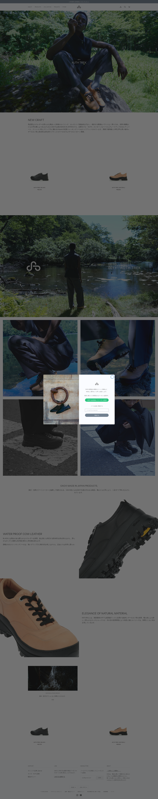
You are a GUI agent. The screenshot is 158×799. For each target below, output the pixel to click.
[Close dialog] (112, 377)
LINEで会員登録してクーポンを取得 (97, 400)
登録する (96, 415)
